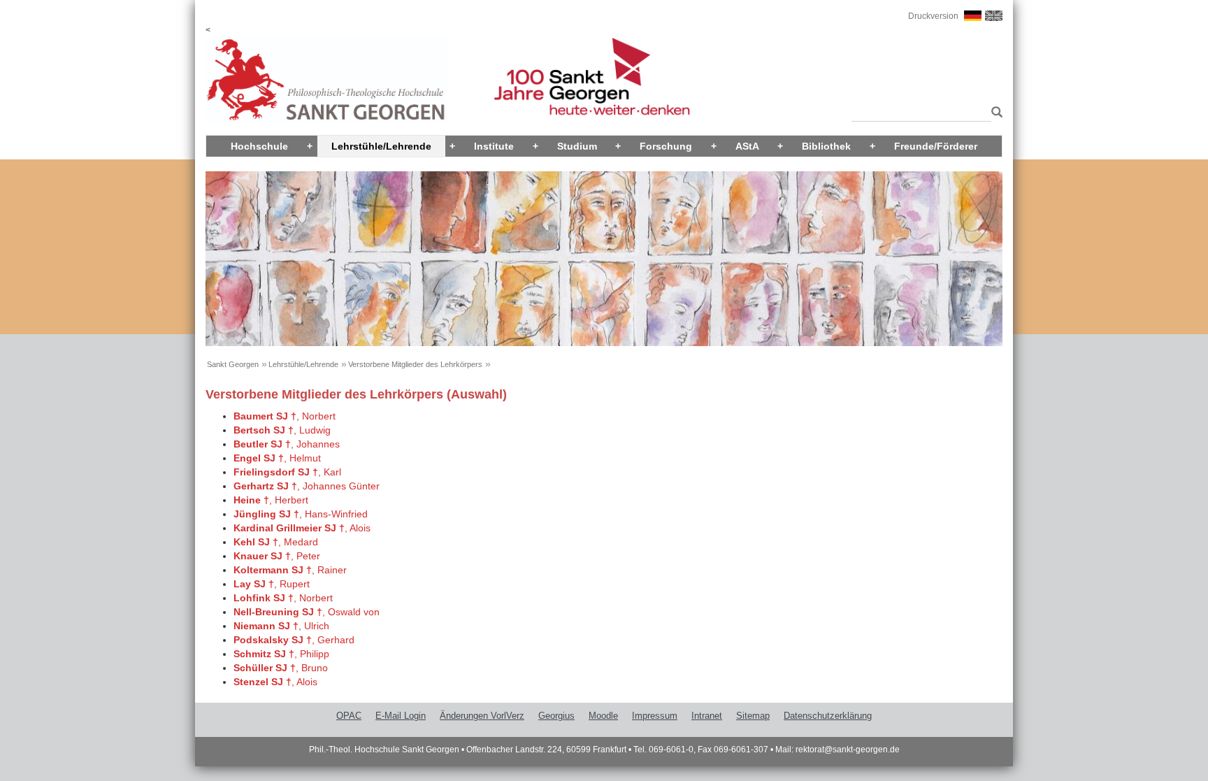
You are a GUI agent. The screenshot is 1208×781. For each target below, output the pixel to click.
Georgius (556, 715)
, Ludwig (282, 430)
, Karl (287, 472)
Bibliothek (826, 146)
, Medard (275, 541)
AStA (747, 146)
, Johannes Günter (306, 486)
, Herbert (270, 500)
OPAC (348, 715)
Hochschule (259, 146)
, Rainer (290, 569)
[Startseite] (326, 80)
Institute (494, 146)
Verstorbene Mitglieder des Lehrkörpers (415, 364)
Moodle (603, 715)
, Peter (276, 555)
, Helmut (277, 458)
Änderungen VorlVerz (482, 715)
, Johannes (286, 444)
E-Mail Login (400, 715)
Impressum (654, 715)
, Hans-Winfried (300, 514)
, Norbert (284, 416)
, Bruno (280, 667)
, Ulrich (281, 625)
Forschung (666, 146)
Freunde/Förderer (935, 146)
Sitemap (753, 715)
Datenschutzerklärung (828, 715)
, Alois (302, 527)
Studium (577, 146)
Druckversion (933, 16)
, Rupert (271, 583)
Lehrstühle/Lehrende (381, 146)
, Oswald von (306, 611)
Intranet (706, 715)
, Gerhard (293, 639)
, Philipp (281, 653)
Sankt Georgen (233, 364)
